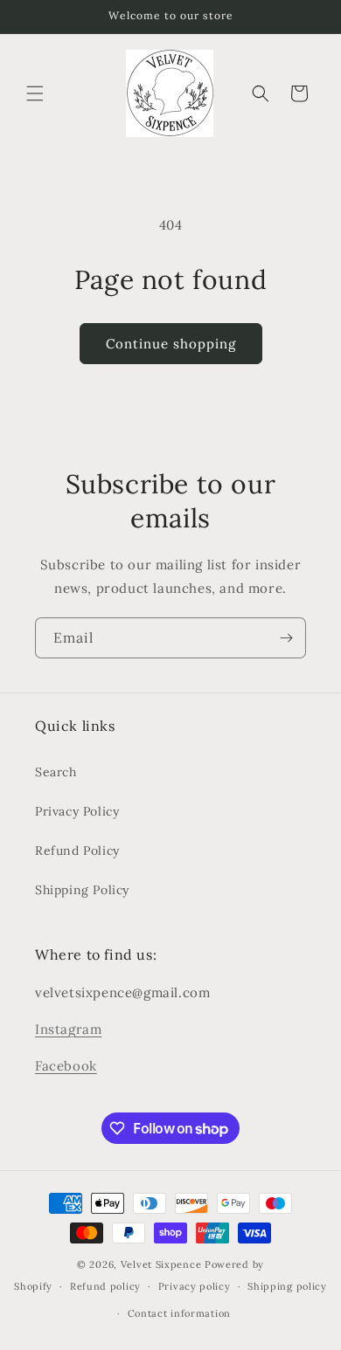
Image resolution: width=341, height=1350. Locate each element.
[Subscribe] (286, 637)
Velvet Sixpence (161, 1264)
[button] (35, 93)
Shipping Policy (82, 890)
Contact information (179, 1313)
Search (56, 772)
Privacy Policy (77, 811)
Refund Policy (77, 850)
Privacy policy (194, 1286)
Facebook (66, 1065)
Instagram (68, 1029)
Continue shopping (171, 343)
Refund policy (105, 1286)
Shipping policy (287, 1286)
